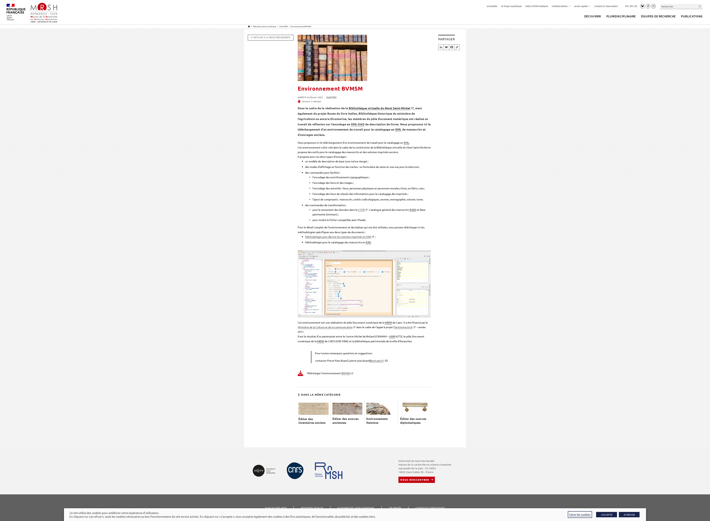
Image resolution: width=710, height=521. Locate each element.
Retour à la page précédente (271, 37)
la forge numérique (511, 6)
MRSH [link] (388, 322)
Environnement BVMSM (301, 26)
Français (626, 6)
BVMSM (345, 373)
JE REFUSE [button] (629, 514)
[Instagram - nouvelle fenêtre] (653, 6)
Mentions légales (312, 507)
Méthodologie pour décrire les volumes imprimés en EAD (338, 236)
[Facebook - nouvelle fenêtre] (648, 6)
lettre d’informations (536, 6)
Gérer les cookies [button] (580, 514)
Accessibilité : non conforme (355, 507)
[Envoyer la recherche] (700, 6)
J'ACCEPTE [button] (606, 514)
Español (636, 6)
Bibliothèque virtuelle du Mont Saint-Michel (379, 108)
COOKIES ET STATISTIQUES (430, 507)
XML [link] (354, 124)
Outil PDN (331, 97)
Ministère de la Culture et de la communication (325, 327)
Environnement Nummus (377, 420)
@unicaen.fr (377, 360)
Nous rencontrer (414, 479)
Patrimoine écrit (403, 327)
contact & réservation (606, 6)
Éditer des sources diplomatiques (413, 420)
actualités (492, 6)
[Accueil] (249, 26)
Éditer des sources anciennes (345, 420)
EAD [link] (361, 124)
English (631, 6)
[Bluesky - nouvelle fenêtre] (642, 6)
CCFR (361, 209)
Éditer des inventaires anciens (312, 421)
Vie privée (395, 507)
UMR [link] (392, 336)
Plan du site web (275, 507)
